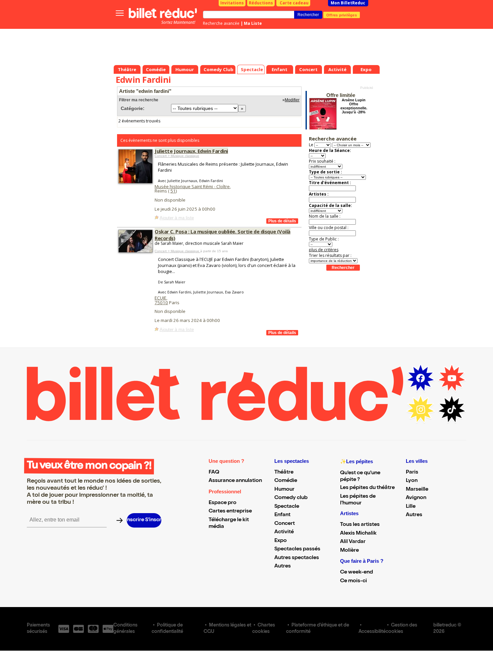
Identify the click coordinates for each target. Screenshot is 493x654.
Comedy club (291, 498)
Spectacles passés (297, 549)
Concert (284, 524)
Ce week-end (356, 572)
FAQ (214, 472)
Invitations (232, 3)
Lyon (412, 481)
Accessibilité (372, 632)
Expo (280, 541)
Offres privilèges (341, 15)
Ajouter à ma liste (177, 217)
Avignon (416, 498)
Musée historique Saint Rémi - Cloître (192, 186)
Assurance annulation (235, 481)
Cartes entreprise (230, 511)
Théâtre (283, 472)
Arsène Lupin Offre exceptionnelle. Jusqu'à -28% (353, 106)
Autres (282, 566)
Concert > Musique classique (177, 156)
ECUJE (160, 298)
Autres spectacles (296, 558)
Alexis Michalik (358, 533)
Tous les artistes (360, 525)
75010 (161, 302)
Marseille (417, 489)
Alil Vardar (353, 542)
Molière (349, 550)
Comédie (285, 481)
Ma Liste (253, 23)
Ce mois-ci (353, 581)
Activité (284, 532)
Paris (412, 472)
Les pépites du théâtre (367, 488)
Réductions (261, 3)
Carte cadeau (294, 3)
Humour (284, 489)
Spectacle (286, 506)
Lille (411, 506)
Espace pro (222, 503)
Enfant (282, 515)
